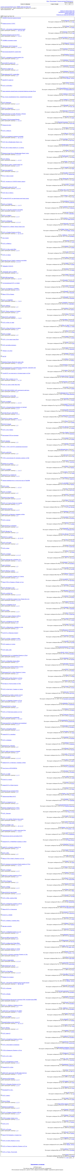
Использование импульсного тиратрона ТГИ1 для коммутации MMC (19, 999)
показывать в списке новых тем (66, 12)
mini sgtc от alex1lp (7, 926)
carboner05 (65, 1019)
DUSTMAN (65, 37)
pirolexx (66, 308)
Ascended (72, 1150)
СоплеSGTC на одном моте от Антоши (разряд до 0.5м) (16, 373)
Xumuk (66, 849)
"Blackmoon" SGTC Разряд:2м (9, 46)
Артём (66, 821)
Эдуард (66, 686)
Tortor (72, 732)
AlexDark (72, 83)
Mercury (66, 133)
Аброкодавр (71, 174)
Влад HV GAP (64, 189)
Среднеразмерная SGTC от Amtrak (11, 283)
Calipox (66, 257)
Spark (67, 624)
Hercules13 (65, 110)
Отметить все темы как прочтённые (65, 14)
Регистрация (53, 1)
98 (18, 984)
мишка (66, 353)
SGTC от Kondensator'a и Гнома (10, 1061)
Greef (73, 179)
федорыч (66, 590)
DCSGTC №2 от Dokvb (8, 497)
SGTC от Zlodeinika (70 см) (9, 604)
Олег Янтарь (65, 426)
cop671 (66, 759)
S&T (67, 387)
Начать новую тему (69, 13)
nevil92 (66, 567)
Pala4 (67, 787)
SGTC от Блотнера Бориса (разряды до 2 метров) (14, 407)
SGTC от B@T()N (6, 452)
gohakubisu (65, 658)
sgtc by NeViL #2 (6, 565)
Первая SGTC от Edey (7, 1067)
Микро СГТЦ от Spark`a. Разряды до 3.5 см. (13, 858)
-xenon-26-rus (65, 415)
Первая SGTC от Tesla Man (9, 395)
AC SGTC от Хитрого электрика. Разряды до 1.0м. (15, 954)
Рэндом (66, 1002)
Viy (67, 1126)
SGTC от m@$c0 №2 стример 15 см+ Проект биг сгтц (15, 599)
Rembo (66, 996)
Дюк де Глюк (71, 811)
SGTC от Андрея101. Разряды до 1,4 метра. (13, 576)
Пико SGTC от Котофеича (8, 316)
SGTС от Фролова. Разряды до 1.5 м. (11, 1084)
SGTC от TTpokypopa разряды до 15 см (12, 711)
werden (72, 524)
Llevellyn (66, 517)
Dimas (66, 889)
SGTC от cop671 (6, 757)
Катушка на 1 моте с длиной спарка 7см (12, 164)
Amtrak (72, 247)
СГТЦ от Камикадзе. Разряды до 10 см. (12, 1050)
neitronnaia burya (64, 392)
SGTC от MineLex (6, 243)
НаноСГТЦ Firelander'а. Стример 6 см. (11, 1135)
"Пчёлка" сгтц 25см (7, 350)
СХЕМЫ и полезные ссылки (9, 40)
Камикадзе (65, 1053)
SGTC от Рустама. (6, 542)
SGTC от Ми (5, 852)
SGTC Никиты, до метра (8, 570)
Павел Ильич (71, 219)
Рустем (66, 1132)
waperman (72, 462)
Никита (66, 573)
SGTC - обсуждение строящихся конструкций (13, 29)
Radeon (66, 923)
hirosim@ (65, 562)
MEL (73, 890)
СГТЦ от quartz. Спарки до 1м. (10, 1118)
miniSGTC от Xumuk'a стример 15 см (11, 847)
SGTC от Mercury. (6, 130)
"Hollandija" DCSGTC (7, 266)
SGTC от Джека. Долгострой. (9, 1152)
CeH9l (66, 776)
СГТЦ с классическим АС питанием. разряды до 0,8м (15, 458)
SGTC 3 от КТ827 (6, 491)
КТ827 (66, 494)
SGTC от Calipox (6, 254)
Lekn (67, 212)
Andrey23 (66, 1036)
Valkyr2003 (71, 823)
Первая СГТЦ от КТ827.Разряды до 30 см (12, 666)
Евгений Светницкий (68, 698)
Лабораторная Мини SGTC (9, 796)
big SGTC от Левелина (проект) (10, 632)
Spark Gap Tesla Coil (24, 6)
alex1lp (66, 928)
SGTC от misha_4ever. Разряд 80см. (11, 943)
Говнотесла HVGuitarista (8, 1078)
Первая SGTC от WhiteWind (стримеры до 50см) (14, 841)
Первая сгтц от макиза (8, 977)
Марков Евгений (70, 405)
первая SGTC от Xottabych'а (9, 474)
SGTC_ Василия (6, 813)
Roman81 (72, 275)
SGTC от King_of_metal (8, 322)
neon (73, 450)
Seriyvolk (72, 123)
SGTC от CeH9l (6, 774)
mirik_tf (66, 754)
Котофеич (66, 172)
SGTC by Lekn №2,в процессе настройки (12, 209)
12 (21, 137)
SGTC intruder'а (6, 441)
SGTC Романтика (6, 102)
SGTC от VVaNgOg (7, 204)
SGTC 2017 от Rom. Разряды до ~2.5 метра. (13, 147)
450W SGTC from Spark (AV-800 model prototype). (14, 1072)
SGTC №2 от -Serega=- (8, 192)
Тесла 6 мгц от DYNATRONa (9, 768)
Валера (66, 748)
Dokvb (66, 500)
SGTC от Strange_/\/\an (7, 824)
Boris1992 (66, 409)
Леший (72, 399)
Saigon (66, 872)
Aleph (72, 473)
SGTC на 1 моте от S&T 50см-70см (11, 384)
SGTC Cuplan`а (6, 1095)
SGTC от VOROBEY (7, 300)
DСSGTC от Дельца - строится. (10, 418)
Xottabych (66, 477)
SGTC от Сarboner (6, 1016)
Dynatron (66, 770)
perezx (72, 225)
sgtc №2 (4, 356)
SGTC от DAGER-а (7, 85)
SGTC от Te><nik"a (7, 1056)
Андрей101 (65, 579)
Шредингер (71, 591)
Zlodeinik (66, 607)
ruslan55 (66, 404)
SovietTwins (65, 1041)
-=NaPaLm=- (65, 235)
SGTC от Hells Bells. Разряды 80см (11, 661)
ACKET (67, 184)
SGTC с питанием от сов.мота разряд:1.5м (12, 57)
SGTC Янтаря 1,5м (7, 531)
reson (67, 782)
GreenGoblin (65, 962)
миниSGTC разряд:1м (7, 80)
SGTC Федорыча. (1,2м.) (8, 587)
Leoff (66, 985)
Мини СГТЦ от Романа (8, 294)
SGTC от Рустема (6, 1129)
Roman (72, 540)
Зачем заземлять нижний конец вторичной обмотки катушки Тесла (19, 91)
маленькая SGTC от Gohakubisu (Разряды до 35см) (14, 655)
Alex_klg (72, 106)
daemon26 (72, 349)
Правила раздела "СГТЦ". (8, 23)
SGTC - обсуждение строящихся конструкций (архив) (15, 982)
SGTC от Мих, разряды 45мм (9, 898)
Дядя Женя (65, 974)
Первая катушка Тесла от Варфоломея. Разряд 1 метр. (15, 153)
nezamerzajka (65, 720)
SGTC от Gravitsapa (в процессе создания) (12, 136)
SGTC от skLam (6, 520)
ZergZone (65, 48)
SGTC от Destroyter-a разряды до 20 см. (12, 903)
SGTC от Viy (5, 1123)
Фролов (72, 941)
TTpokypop (71, 546)
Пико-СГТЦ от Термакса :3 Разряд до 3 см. (13, 582)
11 (20, 137)
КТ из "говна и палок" (8, 175)
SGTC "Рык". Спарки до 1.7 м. (10, 379)
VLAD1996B (65, 483)
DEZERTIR (71, 902)
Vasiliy (72, 117)
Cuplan (72, 919)
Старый (66, 618)
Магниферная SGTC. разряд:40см (10, 74)
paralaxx (66, 471)
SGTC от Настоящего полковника (10, 1044)
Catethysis (66, 1149)
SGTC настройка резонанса (9, 345)
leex (67, 488)
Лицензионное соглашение (37, 1164)
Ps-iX (67, 968)
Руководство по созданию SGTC (10, 790)
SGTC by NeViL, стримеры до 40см (11, 638)
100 (22, 984)
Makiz (67, 979)
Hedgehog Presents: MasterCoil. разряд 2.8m (12, 362)
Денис (72, 191)
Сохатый (66, 167)
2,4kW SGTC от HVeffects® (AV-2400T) (12, 1010)
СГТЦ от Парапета (7, 881)
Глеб (73, 33)
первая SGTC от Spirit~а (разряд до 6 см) (12, 694)
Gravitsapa (65, 139)
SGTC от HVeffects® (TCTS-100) (10, 621)
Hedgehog (66, 54)
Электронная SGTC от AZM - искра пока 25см (14, 830)
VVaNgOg (71, 44)
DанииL (65, 31)
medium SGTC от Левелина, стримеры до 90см (14, 762)
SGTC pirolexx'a (6, 305)
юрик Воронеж (70, 394)
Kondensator (65, 1064)
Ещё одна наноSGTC (7, 170)
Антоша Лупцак (64, 376)
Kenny (72, 783)
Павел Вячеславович (63, 1103)
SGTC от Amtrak (6, 333)
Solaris (66, 268)
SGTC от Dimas (6, 886)
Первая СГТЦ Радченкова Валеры (10, 119)
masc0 (66, 601)
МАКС (66, 161)
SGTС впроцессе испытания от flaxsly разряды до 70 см (16, 864)
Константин (65, 77)
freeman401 (65, 528)
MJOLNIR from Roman (8, 277)
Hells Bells (65, 663)
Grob (68, 1143)
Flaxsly (66, 866)
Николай (67, 20)
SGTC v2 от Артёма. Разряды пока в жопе (12, 819)
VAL (73, 21)
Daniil (67, 1154)
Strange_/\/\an (65, 793)
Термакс (72, 354)
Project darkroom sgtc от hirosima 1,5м (11, 559)
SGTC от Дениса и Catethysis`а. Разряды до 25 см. (14, 1146)
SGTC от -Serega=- (7, 215)
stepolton (66, 737)
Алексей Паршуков (63, 646)
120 (23, 30)
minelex (66, 246)
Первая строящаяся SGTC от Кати (10, 807)
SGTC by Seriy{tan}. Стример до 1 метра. (12, 689)
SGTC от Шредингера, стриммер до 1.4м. (12, 627)
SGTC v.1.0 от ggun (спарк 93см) (10, 339)
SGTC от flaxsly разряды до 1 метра (11, 948)
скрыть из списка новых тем (67, 10)
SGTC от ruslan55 (6, 401)
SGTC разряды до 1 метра (8, 644)
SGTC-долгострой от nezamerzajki (10, 717)
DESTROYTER (64, 906)
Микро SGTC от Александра (9, 909)
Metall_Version (64, 229)
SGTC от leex (5, 486)
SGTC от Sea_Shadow (7, 429)
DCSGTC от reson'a (7, 779)
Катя (67, 810)
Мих (67, 900)
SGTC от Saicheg (6, 553)
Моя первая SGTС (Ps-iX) (8, 965)
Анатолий (71, 38)
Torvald (66, 895)
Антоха (72, 535)
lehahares (67, 742)
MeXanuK (65, 223)
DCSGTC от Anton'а (7, 537)
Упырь (67, 26)
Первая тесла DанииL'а (8, 1106)
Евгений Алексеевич (63, 991)
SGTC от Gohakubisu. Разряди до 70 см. (12, 700)
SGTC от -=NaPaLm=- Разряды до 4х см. (12, 1005)
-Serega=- (66, 195)
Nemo (67, 917)
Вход (48, 1)
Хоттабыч (71, 603)
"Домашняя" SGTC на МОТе (9, 271)
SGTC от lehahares (6, 740)
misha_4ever (65, 945)
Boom (72, 162)
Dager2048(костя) (64, 88)
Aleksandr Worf (70, 529)
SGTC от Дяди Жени (7, 971)
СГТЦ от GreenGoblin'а (8, 960)
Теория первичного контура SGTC (11, 34)
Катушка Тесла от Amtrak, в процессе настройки (14, 260)
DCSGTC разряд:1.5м (7, 68)
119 (21, 30)
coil (68, 1092)
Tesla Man (66, 398)
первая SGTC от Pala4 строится (10, 785)
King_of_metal (65, 325)
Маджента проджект (7, 508)
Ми (67, 855)
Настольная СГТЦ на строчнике (10, 435)
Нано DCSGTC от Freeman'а (9, 525)
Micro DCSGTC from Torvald (9, 892)
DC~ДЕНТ (71, 648)
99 (20, 984)
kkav (67, 550)
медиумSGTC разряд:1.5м (8, 63)
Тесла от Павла (6, 1101)
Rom (67, 150)
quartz (67, 1120)
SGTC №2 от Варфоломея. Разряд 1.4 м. (12, 142)
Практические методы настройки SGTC (12, 836)
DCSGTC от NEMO (7, 915)
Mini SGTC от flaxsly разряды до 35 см (11, 875)
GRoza (72, 258)
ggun (67, 342)
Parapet (66, 883)
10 (18, 137)
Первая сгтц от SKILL (7, 463)
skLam (66, 522)
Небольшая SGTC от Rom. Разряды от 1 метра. (14, 672)
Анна (66, 539)
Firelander (66, 1137)
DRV (73, 168)
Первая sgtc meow (6, 125)
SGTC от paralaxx (6, 469)
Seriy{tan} (71, 140)
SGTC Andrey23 (6, 1033)
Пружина (72, 580)
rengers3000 (71, 879)
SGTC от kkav (5, 548)
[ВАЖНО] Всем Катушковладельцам (11, 17)
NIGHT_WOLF (70, 78)
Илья (67, 957)
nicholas (72, 659)
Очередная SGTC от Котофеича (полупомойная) (14, 723)
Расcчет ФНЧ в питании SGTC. (10, 937)
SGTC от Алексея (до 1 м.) (9, 802)
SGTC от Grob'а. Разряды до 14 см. (11, 1140)
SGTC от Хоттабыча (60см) (9, 728)
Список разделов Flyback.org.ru (65, 1)
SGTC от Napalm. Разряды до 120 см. (11, 232)
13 (20, 233)
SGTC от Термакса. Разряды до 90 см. (11, 1112)
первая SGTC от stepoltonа (8, 734)
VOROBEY (71, 213)
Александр (65, 912)
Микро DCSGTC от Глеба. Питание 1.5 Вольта (14, 113)
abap (67, 545)
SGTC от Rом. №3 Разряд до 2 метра (11, 328)
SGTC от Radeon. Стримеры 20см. (10, 920)
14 (22, 233)
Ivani (73, 146)
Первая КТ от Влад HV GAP (9, 187)
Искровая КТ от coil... (7, 1089)
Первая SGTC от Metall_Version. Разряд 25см (13, 226)
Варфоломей (65, 144)
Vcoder (72, 1139)
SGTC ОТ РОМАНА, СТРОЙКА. (10, 288)
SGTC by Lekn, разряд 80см (9, 249)
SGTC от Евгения (6, 988)
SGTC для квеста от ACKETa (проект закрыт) (13, 181)
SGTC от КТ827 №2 (7, 593)
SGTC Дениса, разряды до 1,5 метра (11, 311)
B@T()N (66, 455)
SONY (66, 1024)
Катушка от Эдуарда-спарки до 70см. (11, 683)
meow (67, 127)
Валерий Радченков (63, 122)
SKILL (66, 359)
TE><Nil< (66, 1058)
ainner (72, 862)
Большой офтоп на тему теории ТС (11, 1022)
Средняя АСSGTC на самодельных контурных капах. (15, 198)
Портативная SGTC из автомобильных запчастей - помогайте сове (19, 367)
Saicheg (66, 556)
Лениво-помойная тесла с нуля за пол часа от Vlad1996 (16, 480)
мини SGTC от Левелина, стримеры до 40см (13, 514)
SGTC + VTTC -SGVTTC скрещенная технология (14, 446)
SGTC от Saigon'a (6, 869)
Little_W (72, 1071)
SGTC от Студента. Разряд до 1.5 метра (12, 503)
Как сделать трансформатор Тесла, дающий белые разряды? (17, 96)
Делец (66, 421)
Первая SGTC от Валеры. (8, 745)
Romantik (66, 105)
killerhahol (66, 934)
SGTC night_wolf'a (6, 649)
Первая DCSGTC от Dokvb (9, 706)
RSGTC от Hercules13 (7, 108)
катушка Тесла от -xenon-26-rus (10, 412)
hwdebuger (66, 201)
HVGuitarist (65, 1081)
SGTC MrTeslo (6, 1027)
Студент (66, 505)
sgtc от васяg (5, 237)
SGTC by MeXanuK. (7, 221)
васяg (67, 240)
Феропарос (65, 381)
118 (19, 30)
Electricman (71, 411)
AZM (66, 833)
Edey (67, 1070)
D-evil (72, 557)
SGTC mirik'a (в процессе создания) (11, 751)
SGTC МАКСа (6, 158)
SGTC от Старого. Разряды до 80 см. (11, 615)
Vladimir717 (65, 93)
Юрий (72, 1127)
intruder (66, 443)
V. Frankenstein (70, 766)
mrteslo (72, 1020)
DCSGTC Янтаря (6, 424)
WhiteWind (65, 844)
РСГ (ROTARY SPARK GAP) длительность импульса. (15, 390)
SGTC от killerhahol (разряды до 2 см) (11, 931)
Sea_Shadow (66, 432)
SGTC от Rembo (6, 994)
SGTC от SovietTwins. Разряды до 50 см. (12, 1039)
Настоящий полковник (63, 1047)
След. (67, 1157)
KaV (73, 969)
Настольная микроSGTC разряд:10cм (11, 51)
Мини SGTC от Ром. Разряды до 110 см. (12, 678)
